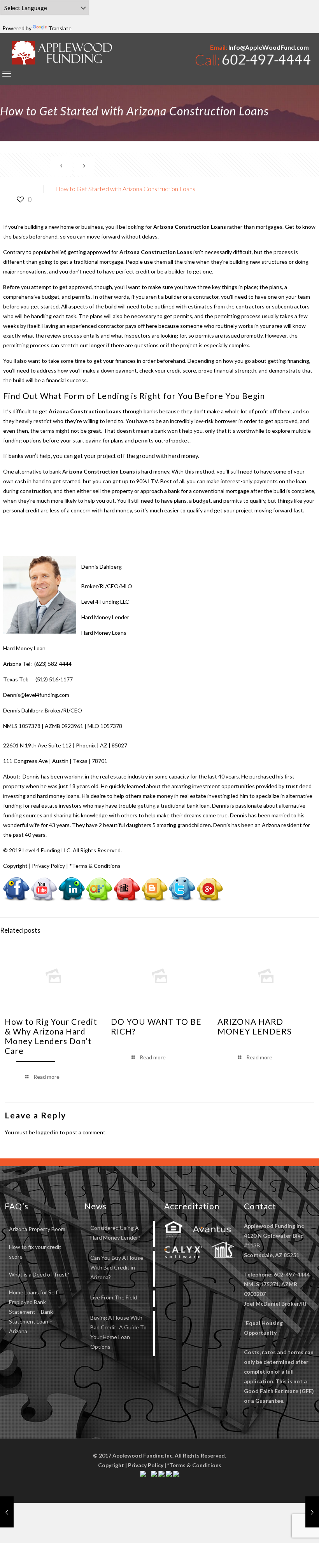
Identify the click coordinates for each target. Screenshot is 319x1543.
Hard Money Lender (105, 617)
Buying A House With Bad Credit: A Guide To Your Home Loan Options (118, 1332)
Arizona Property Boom (37, 1229)
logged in (47, 1132)
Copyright (15, 865)
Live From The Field (113, 1297)
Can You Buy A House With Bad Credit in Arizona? (116, 1267)
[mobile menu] (6, 73)
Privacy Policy (48, 865)
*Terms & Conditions (95, 865)
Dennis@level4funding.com (36, 694)
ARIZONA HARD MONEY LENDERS (254, 1026)
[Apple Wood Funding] (62, 52)
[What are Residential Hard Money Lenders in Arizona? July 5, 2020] (7, 1511)
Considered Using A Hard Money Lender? (115, 1232)
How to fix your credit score (35, 1251)
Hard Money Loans (103, 632)
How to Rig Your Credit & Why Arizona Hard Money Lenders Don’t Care (51, 1036)
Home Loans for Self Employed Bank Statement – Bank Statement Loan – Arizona (33, 1311)
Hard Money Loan (24, 648)
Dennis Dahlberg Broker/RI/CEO (42, 710)
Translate (60, 28)
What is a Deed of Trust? (39, 1274)
